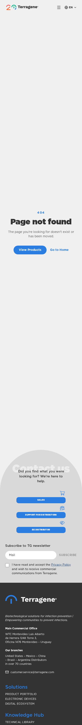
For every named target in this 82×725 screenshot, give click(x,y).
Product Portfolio (21, 694)
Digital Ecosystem (19, 703)
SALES (41, 500)
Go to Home (59, 250)
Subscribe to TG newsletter (27, 545)
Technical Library (20, 722)
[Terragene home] (22, 7)
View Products (30, 250)
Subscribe (68, 555)
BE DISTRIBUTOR (41, 530)
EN (71, 7)
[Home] (31, 599)
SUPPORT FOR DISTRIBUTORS (41, 515)
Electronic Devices (20, 699)
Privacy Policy (61, 564)
